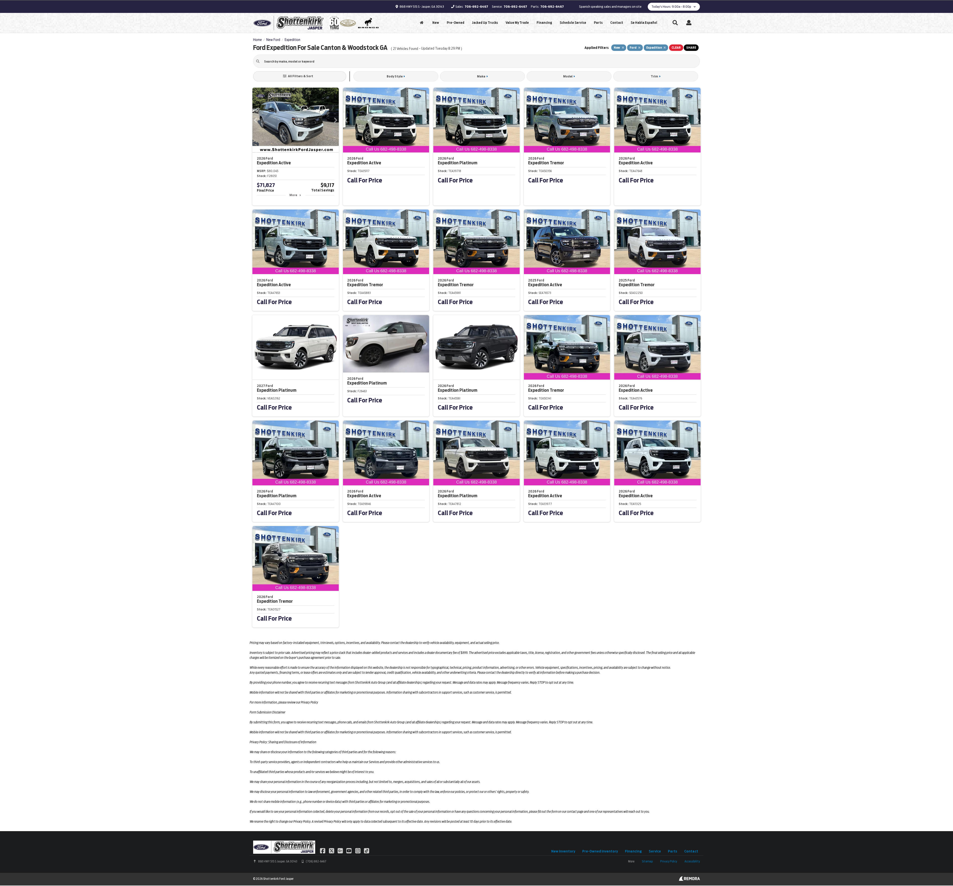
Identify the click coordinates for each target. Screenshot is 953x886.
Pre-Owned (455, 23)
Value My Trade (517, 23)
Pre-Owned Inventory (600, 851)
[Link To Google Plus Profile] (340, 850)
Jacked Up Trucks (485, 23)
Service (655, 851)
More (293, 195)
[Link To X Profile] (331, 850)
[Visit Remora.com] (689, 880)
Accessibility (692, 861)
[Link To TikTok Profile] (367, 850)
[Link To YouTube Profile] (349, 850)
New (435, 23)
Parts (598, 23)
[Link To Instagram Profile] (358, 850)
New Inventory (563, 851)
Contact (616, 23)
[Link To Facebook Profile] (323, 850)
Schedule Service (573, 23)
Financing (544, 23)
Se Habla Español (644, 23)
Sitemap (647, 861)
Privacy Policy (668, 861)
